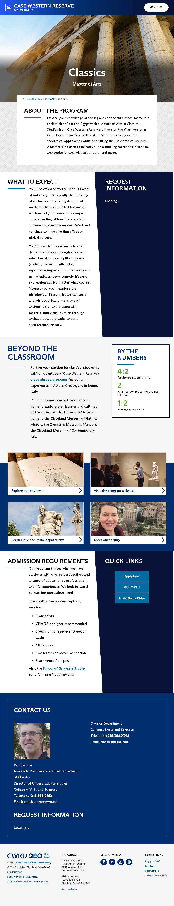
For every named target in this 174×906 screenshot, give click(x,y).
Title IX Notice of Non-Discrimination (27, 881)
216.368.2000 (14, 872)
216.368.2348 (118, 736)
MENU (154, 7)
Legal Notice (14, 876)
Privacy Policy (30, 876)
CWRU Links (154, 855)
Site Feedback (69, 888)
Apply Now (131, 576)
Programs (49, 99)
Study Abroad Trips (131, 598)
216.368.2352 (41, 796)
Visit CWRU (132, 587)
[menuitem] (156, 861)
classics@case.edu (114, 742)
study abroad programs (49, 379)
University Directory (156, 875)
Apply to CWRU (153, 861)
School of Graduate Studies (64, 668)
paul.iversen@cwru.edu (41, 802)
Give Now (150, 865)
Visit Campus (152, 870)
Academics (33, 99)
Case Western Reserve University (33, 862)
